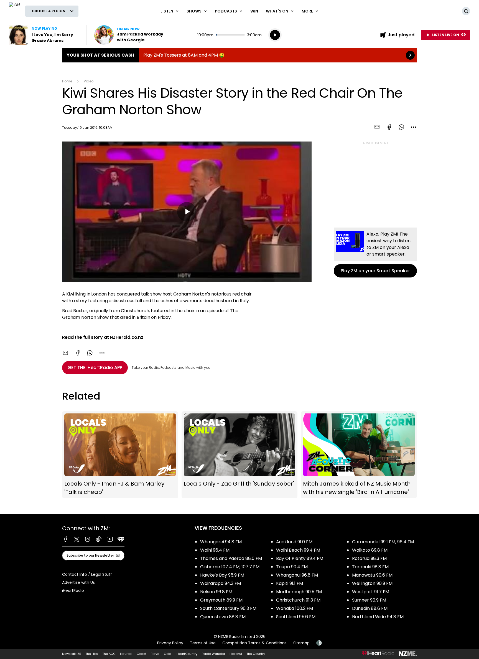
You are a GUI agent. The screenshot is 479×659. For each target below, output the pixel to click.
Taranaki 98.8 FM (370, 567)
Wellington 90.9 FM (372, 583)
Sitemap (301, 643)
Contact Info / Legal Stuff (87, 574)
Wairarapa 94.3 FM (220, 583)
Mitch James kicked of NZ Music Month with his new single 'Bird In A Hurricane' (359, 454)
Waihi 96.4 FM (215, 550)
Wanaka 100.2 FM (294, 608)
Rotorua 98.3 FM (369, 558)
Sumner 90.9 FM (369, 600)
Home (67, 81)
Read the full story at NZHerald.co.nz (102, 337)
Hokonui (236, 654)
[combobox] (413, 127)
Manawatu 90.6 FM (372, 575)
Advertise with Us (78, 582)
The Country (255, 654)
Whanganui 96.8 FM (297, 575)
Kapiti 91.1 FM (289, 583)
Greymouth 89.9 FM (221, 600)
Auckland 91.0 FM (294, 542)
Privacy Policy (170, 643)
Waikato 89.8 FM (370, 550)
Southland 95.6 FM (295, 616)
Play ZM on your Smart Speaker (375, 252)
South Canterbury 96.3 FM (228, 608)
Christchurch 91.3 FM (298, 600)
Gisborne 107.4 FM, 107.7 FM (229, 567)
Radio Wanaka (213, 654)
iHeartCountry (186, 654)
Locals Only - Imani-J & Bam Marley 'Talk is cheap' (120, 454)
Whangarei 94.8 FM (221, 542)
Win (254, 11)
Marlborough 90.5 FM (299, 592)
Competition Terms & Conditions (254, 643)
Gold (167, 654)
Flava (155, 654)
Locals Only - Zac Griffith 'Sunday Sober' (240, 454)
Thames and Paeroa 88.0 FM (231, 558)
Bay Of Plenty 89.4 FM (299, 558)
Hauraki (126, 654)
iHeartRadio (73, 590)
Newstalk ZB (71, 654)
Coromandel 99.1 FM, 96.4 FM (383, 542)
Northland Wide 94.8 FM (378, 616)
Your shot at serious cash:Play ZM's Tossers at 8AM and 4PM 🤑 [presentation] (239, 55)
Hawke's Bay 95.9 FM (222, 575)
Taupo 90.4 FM (292, 567)
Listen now (129, 35)
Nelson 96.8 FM (216, 592)
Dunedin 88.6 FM (370, 608)
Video (88, 81)
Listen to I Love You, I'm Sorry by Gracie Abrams (44, 35)
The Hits (91, 654)
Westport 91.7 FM (370, 592)
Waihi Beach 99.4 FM (298, 550)
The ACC (109, 654)
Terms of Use (203, 643)
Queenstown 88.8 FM (223, 616)
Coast (141, 654)
